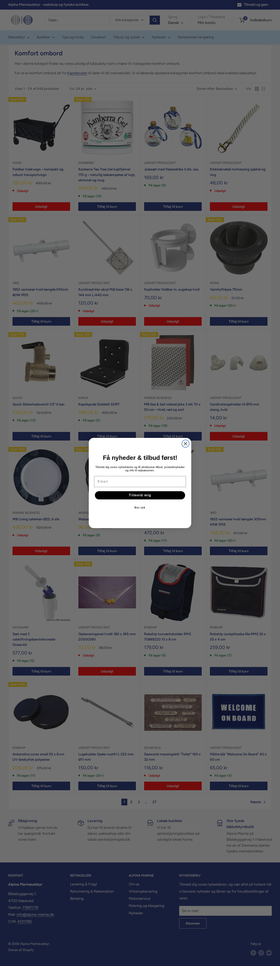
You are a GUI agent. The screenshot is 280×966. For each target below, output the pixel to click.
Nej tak (140, 507)
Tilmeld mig (140, 495)
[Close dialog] (185, 443)
